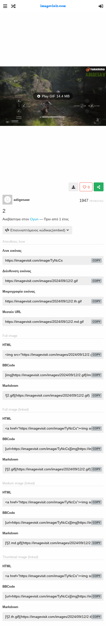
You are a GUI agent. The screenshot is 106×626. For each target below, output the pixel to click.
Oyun (34, 219)
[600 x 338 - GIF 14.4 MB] (73, 186)
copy (96, 260)
